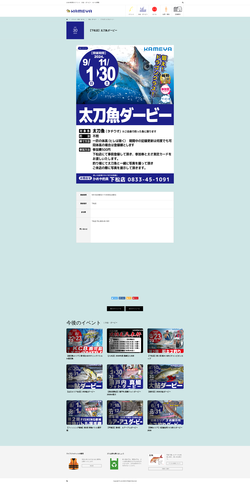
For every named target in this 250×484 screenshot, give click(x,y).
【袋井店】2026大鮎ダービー (159, 391)
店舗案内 (177, 14)
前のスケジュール (115, 309)
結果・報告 (166, 14)
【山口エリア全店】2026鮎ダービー (80, 391)
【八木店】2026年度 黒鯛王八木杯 (120, 356)
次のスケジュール (134, 309)
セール (154, 14)
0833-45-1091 (104, 221)
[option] (125, 114)
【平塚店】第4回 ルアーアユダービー (122, 427)
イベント (131, 14)
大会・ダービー (143, 14)
